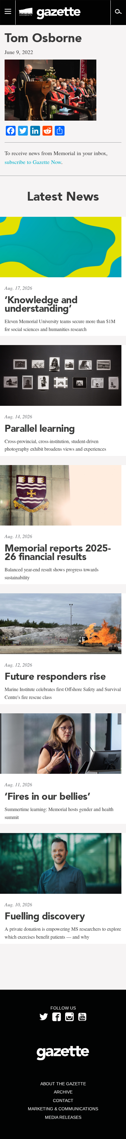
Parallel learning (40, 428)
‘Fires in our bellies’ (47, 796)
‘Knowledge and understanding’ (41, 304)
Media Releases (63, 1117)
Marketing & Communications (63, 1108)
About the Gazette (63, 1083)
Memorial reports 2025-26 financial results (57, 552)
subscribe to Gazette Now (33, 162)
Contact (63, 1100)
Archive (63, 1092)
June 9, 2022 (19, 52)
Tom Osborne (43, 38)
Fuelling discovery (45, 916)
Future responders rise (55, 676)
